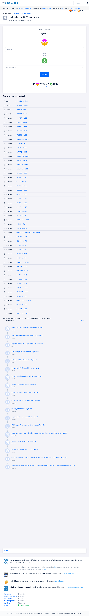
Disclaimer (7, 594)
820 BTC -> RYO (21, 177)
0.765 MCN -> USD (22, 292)
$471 (74, 11)
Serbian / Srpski (76, 613)
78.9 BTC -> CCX (21, 237)
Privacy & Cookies (10, 598)
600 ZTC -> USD (21, 258)
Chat (21, 598)
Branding (7, 603)
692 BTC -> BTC (21, 249)
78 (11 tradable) (75, 8)
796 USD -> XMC (21, 275)
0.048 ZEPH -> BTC (22, 262)
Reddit (21, 601)
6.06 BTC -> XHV (21, 228)
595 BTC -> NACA (21, 186)
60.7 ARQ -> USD (21, 152)
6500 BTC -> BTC (21, 266)
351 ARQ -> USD (21, 131)
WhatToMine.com (69, 573)
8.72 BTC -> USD (21, 135)
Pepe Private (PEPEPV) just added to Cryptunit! (27, 343)
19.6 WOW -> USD (22, 169)
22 (62, 8)
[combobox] (44, 49)
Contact (6, 605)
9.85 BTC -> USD (21, 190)
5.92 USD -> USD (21, 160)
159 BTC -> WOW (21, 283)
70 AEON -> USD (21, 309)
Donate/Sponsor (9, 601)
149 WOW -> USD (22, 101)
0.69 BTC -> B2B (21, 126)
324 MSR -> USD (21, 118)
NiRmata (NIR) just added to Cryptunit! (24, 360)
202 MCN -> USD (21, 203)
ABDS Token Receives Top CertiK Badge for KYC (27, 335)
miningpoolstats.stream (75, 587)
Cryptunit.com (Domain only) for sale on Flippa (27, 327)
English (53, 613)
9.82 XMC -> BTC (21, 241)
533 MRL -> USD (21, 198)
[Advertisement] (44, 508)
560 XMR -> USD (21, 173)
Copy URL (44, 87)
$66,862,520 (46, 8)
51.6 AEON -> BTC (22, 211)
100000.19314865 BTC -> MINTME (28, 232)
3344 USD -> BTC (21, 207)
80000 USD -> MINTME (24, 300)
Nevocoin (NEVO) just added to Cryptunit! (25, 368)
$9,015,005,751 (25, 8)
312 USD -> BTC (21, 143)
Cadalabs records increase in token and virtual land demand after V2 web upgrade (39, 457)
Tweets (6, 551)
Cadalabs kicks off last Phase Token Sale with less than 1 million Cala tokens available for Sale (43, 466)
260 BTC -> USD (21, 296)
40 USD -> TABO (21, 224)
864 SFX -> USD (21, 194)
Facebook (22, 603)
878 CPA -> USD (21, 305)
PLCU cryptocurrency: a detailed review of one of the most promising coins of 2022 (39, 433)
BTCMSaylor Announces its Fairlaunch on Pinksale (28, 425)
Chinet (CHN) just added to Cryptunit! (23, 384)
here (55, 567)
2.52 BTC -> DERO (22, 288)
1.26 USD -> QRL (21, 122)
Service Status (24, 605)
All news (81, 320)
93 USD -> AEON (21, 148)
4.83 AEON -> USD (22, 165)
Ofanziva (40, 613)
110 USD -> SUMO (22, 105)
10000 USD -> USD (22, 220)
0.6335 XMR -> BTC (22, 139)
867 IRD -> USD (21, 245)
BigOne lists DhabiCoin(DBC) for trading (24, 449)
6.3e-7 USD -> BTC (22, 313)
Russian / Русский (63, 613)
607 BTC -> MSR (21, 254)
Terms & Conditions (10, 596)
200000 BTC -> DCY (22, 156)
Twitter (21, 596)
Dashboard (7, 13)
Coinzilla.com (59, 581)
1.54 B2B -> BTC (21, 109)
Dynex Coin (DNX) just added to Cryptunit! (25, 392)
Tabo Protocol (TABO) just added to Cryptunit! (26, 376)
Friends (22, 594)
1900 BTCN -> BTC (22, 271)
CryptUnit (13, 3)
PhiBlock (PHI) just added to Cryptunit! (24, 441)
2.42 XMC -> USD (21, 114)
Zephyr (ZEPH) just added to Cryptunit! (24, 417)
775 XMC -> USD (21, 215)
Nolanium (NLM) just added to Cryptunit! (25, 352)
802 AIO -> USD (21, 181)
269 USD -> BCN (21, 279)
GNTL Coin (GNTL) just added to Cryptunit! (25, 400)
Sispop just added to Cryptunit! (21, 409)
